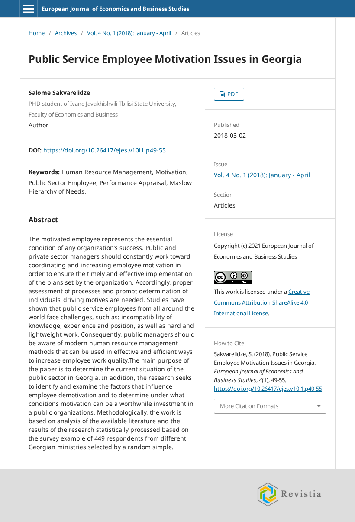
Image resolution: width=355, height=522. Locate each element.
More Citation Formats (249, 406)
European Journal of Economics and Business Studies (115, 9)
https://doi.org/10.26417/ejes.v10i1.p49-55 (104, 150)
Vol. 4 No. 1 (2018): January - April (129, 33)
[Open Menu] (28, 8)
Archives (66, 33)
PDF (232, 94)
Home (37, 33)
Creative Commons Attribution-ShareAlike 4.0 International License (262, 302)
